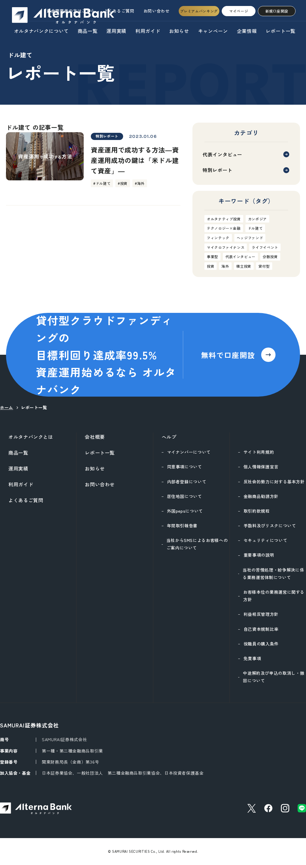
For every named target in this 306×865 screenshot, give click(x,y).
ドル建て (255, 228)
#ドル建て (102, 183)
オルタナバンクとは (30, 436)
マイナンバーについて (189, 452)
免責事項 (252, 658)
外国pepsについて (185, 511)
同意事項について (184, 467)
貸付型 (264, 266)
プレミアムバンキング (199, 10)
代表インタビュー (222, 154)
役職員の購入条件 (261, 644)
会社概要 (95, 436)
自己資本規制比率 (261, 629)
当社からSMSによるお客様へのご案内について (197, 544)
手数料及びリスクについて (270, 526)
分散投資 (270, 256)
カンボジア (257, 218)
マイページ (238, 10)
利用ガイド (147, 30)
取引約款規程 (257, 511)
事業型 (212, 256)
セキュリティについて (265, 540)
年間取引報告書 (182, 526)
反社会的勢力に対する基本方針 (274, 482)
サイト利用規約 (259, 452)
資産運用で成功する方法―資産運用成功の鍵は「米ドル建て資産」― (135, 160)
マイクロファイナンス (225, 247)
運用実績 (116, 30)
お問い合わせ (156, 11)
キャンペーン (213, 30)
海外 (225, 266)
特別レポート (107, 135)
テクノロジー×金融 (224, 228)
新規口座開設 (276, 10)
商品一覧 (88, 30)
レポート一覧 (281, 30)
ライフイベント (265, 247)
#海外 (140, 183)
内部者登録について (186, 482)
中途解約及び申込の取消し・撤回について (273, 676)
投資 (210, 266)
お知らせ (179, 30)
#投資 (123, 183)
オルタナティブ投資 (224, 218)
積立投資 (244, 266)
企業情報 (247, 30)
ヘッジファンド (250, 237)
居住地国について (184, 496)
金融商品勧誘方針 (261, 496)
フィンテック (218, 237)
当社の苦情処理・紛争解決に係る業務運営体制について (273, 573)
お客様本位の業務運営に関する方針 (274, 595)
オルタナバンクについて (41, 30)
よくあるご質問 (119, 11)
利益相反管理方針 (261, 614)
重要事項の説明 (259, 555)
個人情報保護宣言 (261, 467)
